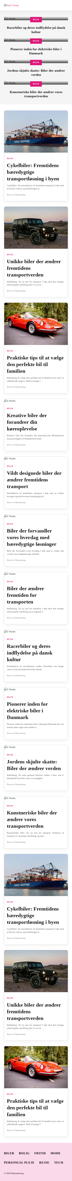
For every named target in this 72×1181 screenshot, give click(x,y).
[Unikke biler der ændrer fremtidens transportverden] (36, 227)
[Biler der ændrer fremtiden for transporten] (9, 574)
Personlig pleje (19, 1162)
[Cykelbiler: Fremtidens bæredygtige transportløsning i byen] (36, 131)
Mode (56, 1153)
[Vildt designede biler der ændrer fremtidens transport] (9, 458)
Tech (58, 1162)
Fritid (40, 1153)
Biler (36, 19)
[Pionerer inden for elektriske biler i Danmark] (9, 689)
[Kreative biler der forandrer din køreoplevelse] (9, 400)
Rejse (44, 1162)
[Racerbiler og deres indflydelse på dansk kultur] (9, 631)
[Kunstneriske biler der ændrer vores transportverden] (9, 798)
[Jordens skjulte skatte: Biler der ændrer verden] (9, 747)
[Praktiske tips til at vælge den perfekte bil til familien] (36, 323)
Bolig (24, 1153)
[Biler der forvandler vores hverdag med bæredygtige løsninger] (9, 516)
